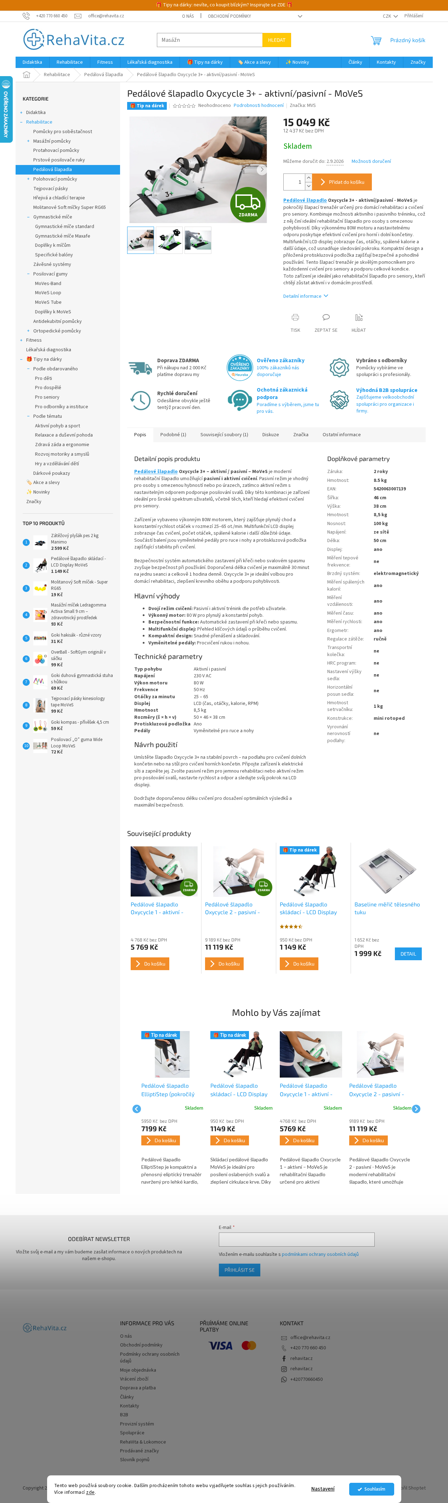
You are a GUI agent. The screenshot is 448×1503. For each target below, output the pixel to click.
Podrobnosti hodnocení (259, 105)
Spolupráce (132, 1432)
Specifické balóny (54, 254)
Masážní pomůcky (52, 141)
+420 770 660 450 (308, 1347)
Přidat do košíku (346, 182)
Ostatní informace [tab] (342, 434)
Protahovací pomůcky (56, 150)
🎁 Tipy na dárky (44, 359)
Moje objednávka (138, 1370)
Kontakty (129, 1406)
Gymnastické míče (52, 217)
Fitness (34, 340)
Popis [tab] (140, 434)
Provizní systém (137, 1424)
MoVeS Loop (48, 292)
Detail (408, 954)
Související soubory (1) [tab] (224, 434)
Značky (33, 501)
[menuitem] (32, 62)
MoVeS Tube (48, 302)
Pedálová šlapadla (52, 169)
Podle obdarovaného (55, 368)
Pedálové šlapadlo (305, 200)
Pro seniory (47, 397)
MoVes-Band (48, 283)
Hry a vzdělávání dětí (57, 463)
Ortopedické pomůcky (57, 331)
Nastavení (323, 1489)
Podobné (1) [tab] (173, 434)
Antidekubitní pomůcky (57, 321)
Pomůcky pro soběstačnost (62, 131)
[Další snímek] (262, 170)
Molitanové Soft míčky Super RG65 (69, 207)
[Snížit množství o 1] (308, 186)
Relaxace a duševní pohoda (64, 435)
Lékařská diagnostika (48, 349)
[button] (172, 1152)
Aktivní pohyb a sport (57, 425)
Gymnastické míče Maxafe (62, 236)
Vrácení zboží (134, 1379)
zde (90, 1492)
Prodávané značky (139, 1450)
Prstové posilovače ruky (59, 160)
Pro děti (43, 378)
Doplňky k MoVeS (53, 311)
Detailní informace (302, 296)
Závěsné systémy (52, 264)
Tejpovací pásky (50, 188)
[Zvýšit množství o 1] (308, 178)
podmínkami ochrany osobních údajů (320, 1254)
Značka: (303, 105)
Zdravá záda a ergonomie (62, 444)
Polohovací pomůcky (55, 179)
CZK (387, 16)
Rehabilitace (39, 122)
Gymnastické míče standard (64, 226)
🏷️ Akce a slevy (43, 482)
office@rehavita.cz (310, 1337)
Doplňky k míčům (52, 245)
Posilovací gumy (50, 274)
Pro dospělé (48, 387)
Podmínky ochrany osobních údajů (150, 1358)
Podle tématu (47, 416)
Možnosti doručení (371, 161)
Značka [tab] (300, 434)
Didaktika (36, 112)
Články (127, 1397)
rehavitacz (301, 1358)
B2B (124, 1414)
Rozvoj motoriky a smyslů (62, 454)
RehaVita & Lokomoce (143, 1442)
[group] (172, 1108)
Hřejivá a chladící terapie (59, 197)
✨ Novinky (38, 492)
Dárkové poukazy (51, 473)
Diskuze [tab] (270, 434)
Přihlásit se (240, 1270)
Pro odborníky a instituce (61, 406)
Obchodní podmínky (229, 16)
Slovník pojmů (134, 1459)
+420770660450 (306, 1379)
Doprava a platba (138, 1387)
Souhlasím (374, 1489)
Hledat (276, 40)
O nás (188, 16)
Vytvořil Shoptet (408, 1488)
